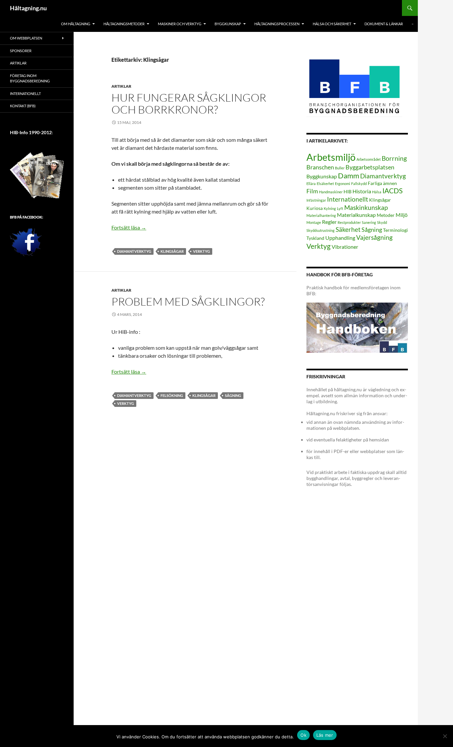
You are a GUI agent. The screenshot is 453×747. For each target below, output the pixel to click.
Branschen (320, 167)
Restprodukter (349, 222)
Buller (340, 168)
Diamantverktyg (134, 251)
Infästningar (316, 200)
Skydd (382, 222)
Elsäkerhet (325, 183)
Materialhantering (321, 215)
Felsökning (172, 395)
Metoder (386, 215)
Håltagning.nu (28, 8)
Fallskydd (359, 183)
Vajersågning (374, 237)
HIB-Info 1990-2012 (31, 132)
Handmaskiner (331, 192)
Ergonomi (342, 183)
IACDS (392, 191)
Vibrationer (345, 246)
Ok (303, 735)
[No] (444, 736)
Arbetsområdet (368, 159)
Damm (348, 175)
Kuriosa (314, 208)
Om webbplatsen (26, 38)
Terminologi (395, 230)
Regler (329, 222)
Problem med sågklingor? (188, 301)
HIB (348, 191)
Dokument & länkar (383, 24)
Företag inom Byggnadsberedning (30, 78)
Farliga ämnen (382, 183)
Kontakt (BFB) (22, 106)
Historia (362, 191)
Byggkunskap (321, 176)
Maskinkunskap (366, 207)
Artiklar (121, 86)
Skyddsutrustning (320, 230)
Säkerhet (348, 229)
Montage (313, 222)
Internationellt (347, 199)
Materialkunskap (356, 215)
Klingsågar (172, 251)
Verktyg (201, 251)
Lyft (340, 208)
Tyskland (315, 238)
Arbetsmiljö (331, 157)
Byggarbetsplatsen (370, 167)
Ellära (311, 183)
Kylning (330, 208)
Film (312, 191)
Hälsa (376, 192)
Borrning (394, 158)
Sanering (369, 222)
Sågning (233, 395)
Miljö (402, 215)
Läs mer (324, 735)
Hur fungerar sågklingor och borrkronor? (188, 103)
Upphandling (340, 237)
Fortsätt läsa (128, 227)
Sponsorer (21, 50)
